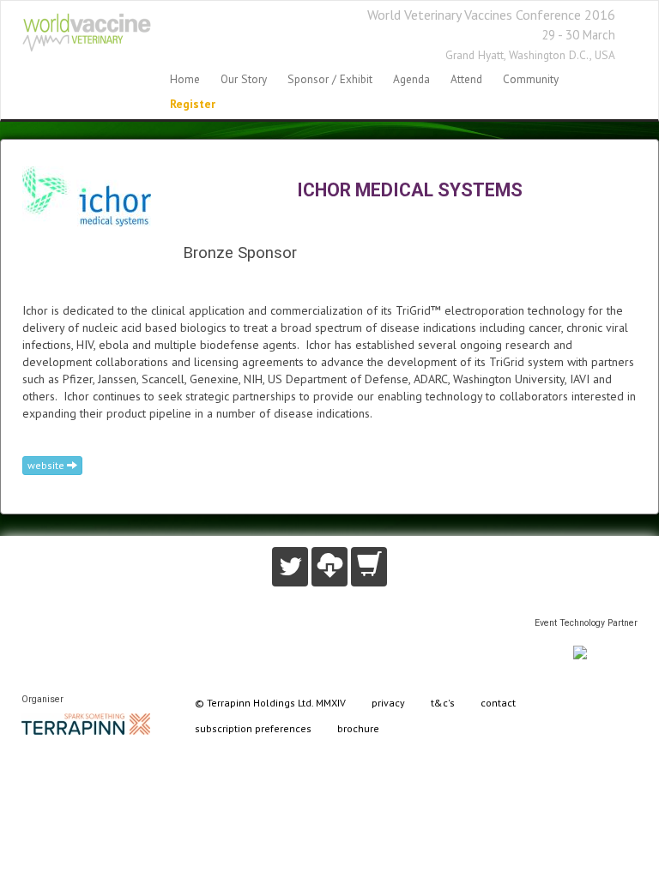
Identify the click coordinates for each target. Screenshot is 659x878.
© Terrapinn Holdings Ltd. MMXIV (270, 702)
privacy (388, 702)
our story (244, 79)
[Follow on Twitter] (290, 566)
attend (466, 79)
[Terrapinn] (85, 722)
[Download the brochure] (329, 566)
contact (498, 702)
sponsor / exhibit (329, 79)
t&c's (443, 702)
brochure (358, 728)
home (185, 79)
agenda (411, 79)
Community (531, 79)
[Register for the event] (369, 566)
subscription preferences (253, 728)
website (47, 465)
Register (192, 103)
